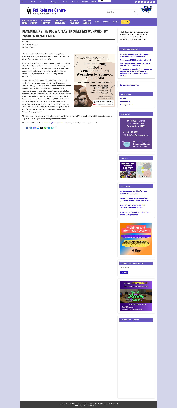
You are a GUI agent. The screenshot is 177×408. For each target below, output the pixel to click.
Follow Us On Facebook (130, 320)
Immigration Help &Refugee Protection (29, 22)
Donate (125, 22)
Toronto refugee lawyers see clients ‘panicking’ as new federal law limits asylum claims (134, 199)
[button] (27, 128)
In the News (65, 2)
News (97, 22)
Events (116, 22)
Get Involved (44, 2)
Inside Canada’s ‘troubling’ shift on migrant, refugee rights (133, 192)
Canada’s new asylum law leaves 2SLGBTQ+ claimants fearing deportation (132, 206)
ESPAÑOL (94, 2)
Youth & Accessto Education (60, 22)
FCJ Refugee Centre (49, 10)
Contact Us (75, 2)
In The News (125, 186)
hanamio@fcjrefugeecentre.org (56, 123)
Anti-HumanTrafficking (74, 22)
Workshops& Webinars (87, 22)
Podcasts (106, 22)
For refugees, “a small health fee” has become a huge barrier (134, 213)
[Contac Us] (136, 149)
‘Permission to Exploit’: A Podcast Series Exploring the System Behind (136, 72)
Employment (55, 2)
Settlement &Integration (46, 22)
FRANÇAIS (85, 2)
